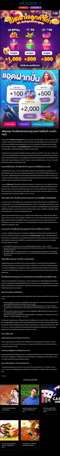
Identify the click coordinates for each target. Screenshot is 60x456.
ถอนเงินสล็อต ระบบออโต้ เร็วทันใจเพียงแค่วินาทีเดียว (29, 444)
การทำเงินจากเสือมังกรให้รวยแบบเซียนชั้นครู (9, 409)
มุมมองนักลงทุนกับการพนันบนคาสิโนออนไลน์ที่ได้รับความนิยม (30, 409)
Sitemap (3, 376)
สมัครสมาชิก (36, 7)
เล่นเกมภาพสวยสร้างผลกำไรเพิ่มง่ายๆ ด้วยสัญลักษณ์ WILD (9, 445)
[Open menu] (40, 3)
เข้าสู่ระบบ (23, 7)
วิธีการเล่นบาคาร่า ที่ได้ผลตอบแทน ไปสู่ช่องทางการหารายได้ (50, 409)
